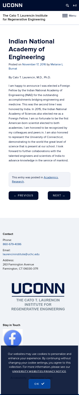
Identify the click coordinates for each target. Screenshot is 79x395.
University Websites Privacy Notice (39, 371)
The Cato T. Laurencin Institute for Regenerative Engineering (25, 17)
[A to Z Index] (75, 5)
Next (59, 195)
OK (37, 384)
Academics (51, 177)
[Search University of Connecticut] (67, 5)
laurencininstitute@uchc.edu (21, 254)
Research (18, 181)
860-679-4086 (12, 244)
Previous (23, 195)
